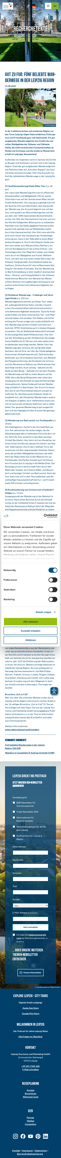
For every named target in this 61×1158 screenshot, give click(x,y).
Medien (30, 1120)
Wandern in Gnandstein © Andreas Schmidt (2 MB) (29, 752)
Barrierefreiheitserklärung (30, 1153)
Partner (30, 1117)
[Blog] (28, 6)
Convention (30, 1124)
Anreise (30, 1090)
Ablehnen (30, 640)
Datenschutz (41, 1150)
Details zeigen (43, 612)
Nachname (18, 859)
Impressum (27, 1150)
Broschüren (30, 1093)
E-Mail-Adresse (25, 912)
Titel (15, 886)
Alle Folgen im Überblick (30, 1036)
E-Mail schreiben (30, 1069)
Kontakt (16, 1150)
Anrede (16, 899)
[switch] (52, 579)
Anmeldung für (20, 797)
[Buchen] (55, 6)
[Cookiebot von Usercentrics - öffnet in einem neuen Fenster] (43, 516)
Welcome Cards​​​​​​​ (30, 1096)
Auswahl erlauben (30, 630)
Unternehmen (19, 846)
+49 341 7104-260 (31, 1066)
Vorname (17, 873)
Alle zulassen (30, 621)
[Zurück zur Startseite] (8, 6)
